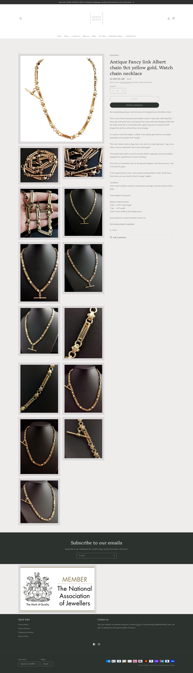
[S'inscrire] (114, 555)
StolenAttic (146, 665)
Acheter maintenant (134, 105)
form (138, 625)
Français (46, 664)
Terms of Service (24, 628)
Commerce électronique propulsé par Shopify (162, 665)
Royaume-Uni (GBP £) (28, 664)
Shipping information (26, 632)
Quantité (113, 86)
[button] (20, 18)
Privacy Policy (23, 625)
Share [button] (114, 230)
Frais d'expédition (126, 82)
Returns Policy (23, 636)
